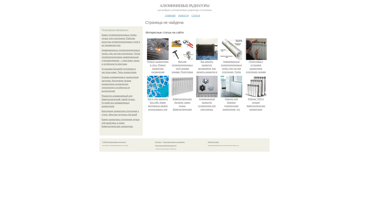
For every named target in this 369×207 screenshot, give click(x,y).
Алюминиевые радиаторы (184, 5)
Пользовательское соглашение (174, 142)
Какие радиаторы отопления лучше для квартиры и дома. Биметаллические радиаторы (121, 123)
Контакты (158, 142)
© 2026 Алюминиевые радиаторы (114, 142)
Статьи (195, 15)
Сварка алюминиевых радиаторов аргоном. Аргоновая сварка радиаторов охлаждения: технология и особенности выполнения (120, 84)
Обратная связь (213, 142)
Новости (183, 15)
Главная (170, 15)
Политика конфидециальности (165, 145)
